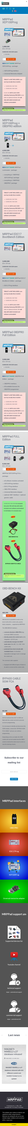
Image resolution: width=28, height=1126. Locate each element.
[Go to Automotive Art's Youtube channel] (14, 955)
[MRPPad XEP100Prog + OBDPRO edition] (14, 139)
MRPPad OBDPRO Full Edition (13, 334)
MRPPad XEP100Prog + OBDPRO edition (11, 123)
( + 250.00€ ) (7, 54)
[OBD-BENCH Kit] (14, 601)
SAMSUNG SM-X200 (11, 88)
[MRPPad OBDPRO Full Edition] (14, 348)
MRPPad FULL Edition (11, 438)
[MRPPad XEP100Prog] (14, 35)
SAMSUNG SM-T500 (11, 86)
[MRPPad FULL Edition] (14, 452)
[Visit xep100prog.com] (14, 866)
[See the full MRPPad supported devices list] (14, 932)
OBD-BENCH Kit (11, 588)
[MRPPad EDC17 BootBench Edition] (14, 250)
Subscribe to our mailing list (14, 760)
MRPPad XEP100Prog (10, 21)
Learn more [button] (9, 1120)
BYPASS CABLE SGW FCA (11, 680)
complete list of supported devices (15, 110)
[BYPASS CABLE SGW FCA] (14, 697)
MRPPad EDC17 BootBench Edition (13, 235)
